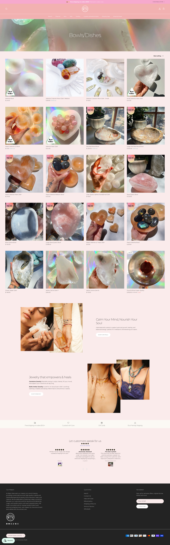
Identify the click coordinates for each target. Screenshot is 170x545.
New (65, 16)
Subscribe (142, 506)
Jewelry (78, 16)
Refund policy (88, 501)
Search (50, 16)
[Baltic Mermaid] (85, 8)
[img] (85, 444)
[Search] (6, 9)
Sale (71, 16)
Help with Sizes (88, 498)
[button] (83, 469)
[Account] (159, 9)
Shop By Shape (117, 16)
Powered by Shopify (22, 539)
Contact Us (87, 496)
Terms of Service (89, 506)
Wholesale (87, 509)
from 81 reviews (85, 445)
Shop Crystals (103, 334)
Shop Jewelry (36, 394)
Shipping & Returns (90, 504)
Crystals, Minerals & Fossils (91, 16)
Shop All (58, 16)
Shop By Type (106, 16)
